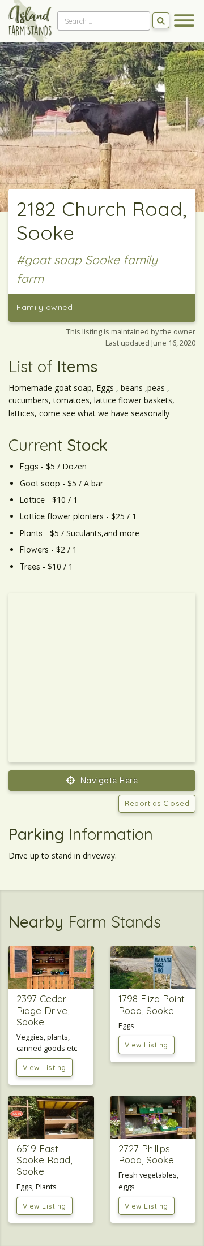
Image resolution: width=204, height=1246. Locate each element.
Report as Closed (157, 803)
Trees (30, 567)
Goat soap (40, 483)
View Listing (44, 1067)
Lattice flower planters (62, 516)
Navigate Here (108, 780)
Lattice (32, 500)
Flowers (34, 550)
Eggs (29, 467)
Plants (31, 533)
